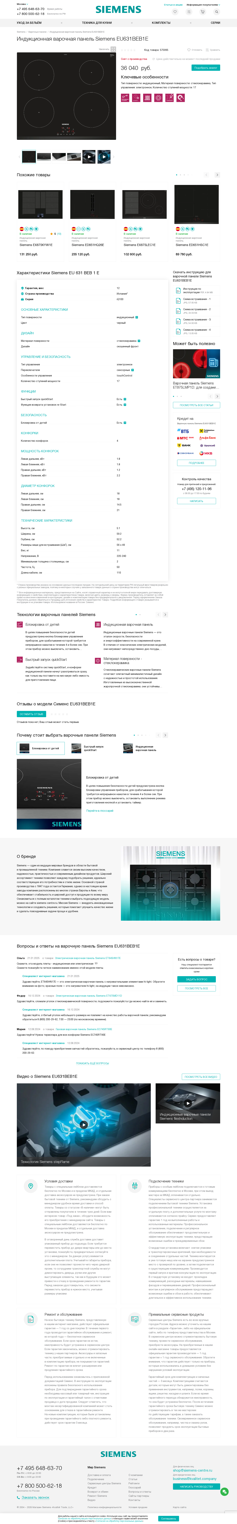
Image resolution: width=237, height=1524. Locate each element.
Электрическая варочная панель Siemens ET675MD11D (89, 995)
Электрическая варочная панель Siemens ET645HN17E (88, 958)
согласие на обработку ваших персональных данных (84, 1518)
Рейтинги (134, 1483)
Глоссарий (135, 1487)
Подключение (96, 1479)
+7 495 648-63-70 (30, 9)
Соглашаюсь (168, 1518)
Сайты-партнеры (139, 1496)
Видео (91, 1500)
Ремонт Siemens (97, 1496)
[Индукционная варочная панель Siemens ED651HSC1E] (196, 204)
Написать (196, 501)
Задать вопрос (196, 979)
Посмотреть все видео (201, 1077)
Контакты (134, 1500)
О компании (136, 1475)
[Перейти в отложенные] (175, 11)
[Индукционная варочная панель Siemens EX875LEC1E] (144, 204)
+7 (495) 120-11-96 (196, 489)
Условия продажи (138, 1507)
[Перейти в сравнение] (188, 11)
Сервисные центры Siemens (104, 1483)
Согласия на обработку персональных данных (119, 1521)
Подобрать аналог (205, 67)
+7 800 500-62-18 (30, 14)
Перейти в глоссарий (99, 810)
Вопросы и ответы (140, 1491)
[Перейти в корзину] (202, 11)
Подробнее (196, 463)
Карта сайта (179, 1507)
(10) (59, 234)
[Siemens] (118, 9)
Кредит (92, 1487)
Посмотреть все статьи (196, 405)
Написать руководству (196, 1486)
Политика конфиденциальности (104, 1507)
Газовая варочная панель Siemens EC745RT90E (84, 1029)
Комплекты (161, 22)
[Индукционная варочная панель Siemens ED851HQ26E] (92, 204)
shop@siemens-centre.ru (192, 1470)
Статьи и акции (173, 4)
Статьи (133, 1479)
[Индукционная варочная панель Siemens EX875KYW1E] (40, 204)
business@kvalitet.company (195, 1479)
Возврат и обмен (98, 1491)
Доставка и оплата (99, 1475)
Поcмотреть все (196, 988)
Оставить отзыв (31, 714)
